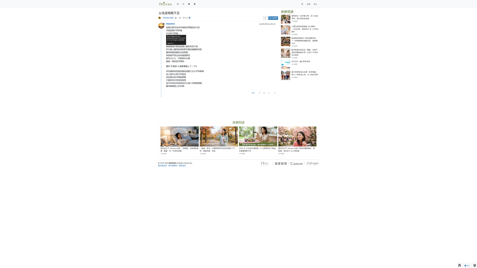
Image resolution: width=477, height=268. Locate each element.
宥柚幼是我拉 (170, 24)
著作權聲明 (172, 166)
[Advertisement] (300, 97)
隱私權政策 (162, 166)
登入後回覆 (273, 18)
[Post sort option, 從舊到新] (265, 18)
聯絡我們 (182, 166)
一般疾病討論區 (167, 18)
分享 (253, 93)
